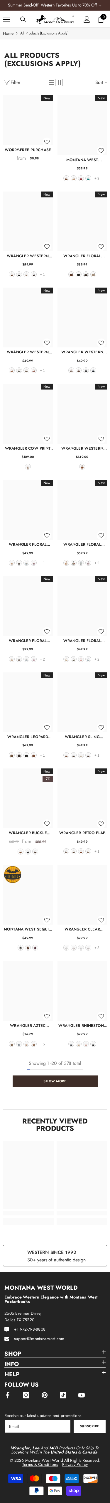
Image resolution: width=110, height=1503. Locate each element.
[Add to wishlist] (47, 142)
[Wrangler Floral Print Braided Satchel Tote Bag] (82, 510)
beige (81, 755)
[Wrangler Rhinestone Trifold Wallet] (82, 991)
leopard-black (81, 948)
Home (8, 33)
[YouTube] (82, 1395)
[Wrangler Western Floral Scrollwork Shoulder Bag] (28, 221)
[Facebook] (8, 1395)
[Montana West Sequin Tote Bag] (28, 895)
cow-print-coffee (66, 851)
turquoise (88, 178)
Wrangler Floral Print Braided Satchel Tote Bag (82, 544)
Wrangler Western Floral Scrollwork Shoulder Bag (27, 256)
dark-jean (71, 1044)
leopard (12, 755)
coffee (34, 274)
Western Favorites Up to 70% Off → (71, 5)
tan (74, 178)
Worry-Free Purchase (28, 150)
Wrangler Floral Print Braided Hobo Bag (82, 641)
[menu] (6, 19)
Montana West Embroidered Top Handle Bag (82, 160)
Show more (54, 1081)
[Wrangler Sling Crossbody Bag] (82, 702)
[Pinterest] (45, 1395)
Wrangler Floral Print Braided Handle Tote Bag (28, 641)
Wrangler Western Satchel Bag (82, 352)
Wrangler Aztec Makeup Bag (27, 1025)
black (19, 274)
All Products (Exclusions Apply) (44, 33)
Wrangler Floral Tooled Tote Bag (82, 256)
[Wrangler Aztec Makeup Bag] (28, 991)
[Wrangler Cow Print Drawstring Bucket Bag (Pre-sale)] (28, 413)
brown (66, 178)
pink (81, 659)
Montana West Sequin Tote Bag (28, 929)
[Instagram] (26, 1395)
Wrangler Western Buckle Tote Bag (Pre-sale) (82, 448)
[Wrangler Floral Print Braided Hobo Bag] (82, 606)
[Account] (87, 19)
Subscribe (89, 1426)
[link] (28, 1213)
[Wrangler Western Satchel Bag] (82, 317)
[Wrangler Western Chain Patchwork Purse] (28, 317)
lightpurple (34, 563)
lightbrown (34, 1044)
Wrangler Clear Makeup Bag (82, 929)
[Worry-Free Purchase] (28, 120)
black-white (66, 948)
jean (93, 370)
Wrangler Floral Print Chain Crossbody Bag (28, 544)
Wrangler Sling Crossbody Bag (82, 737)
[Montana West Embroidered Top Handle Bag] (82, 125)
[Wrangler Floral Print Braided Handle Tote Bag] (28, 606)
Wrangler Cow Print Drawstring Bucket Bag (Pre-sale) (27, 448)
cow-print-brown (88, 851)
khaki (26, 274)
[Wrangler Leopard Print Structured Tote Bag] (28, 702)
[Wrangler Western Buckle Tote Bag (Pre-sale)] (82, 413)
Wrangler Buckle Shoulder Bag (28, 833)
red (81, 178)
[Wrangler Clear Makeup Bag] (82, 895)
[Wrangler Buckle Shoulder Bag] (28, 798)
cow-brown (71, 370)
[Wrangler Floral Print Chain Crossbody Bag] (28, 510)
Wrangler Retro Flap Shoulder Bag (82, 833)
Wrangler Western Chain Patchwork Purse (28, 352)
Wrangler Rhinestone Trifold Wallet (82, 1025)
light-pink (35, 948)
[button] (51, 82)
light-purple (88, 563)
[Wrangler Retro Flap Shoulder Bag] (82, 798)
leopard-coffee (19, 755)
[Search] (23, 19)
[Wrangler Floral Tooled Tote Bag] (82, 221)
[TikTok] (63, 1395)
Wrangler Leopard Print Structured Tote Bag (28, 737)
